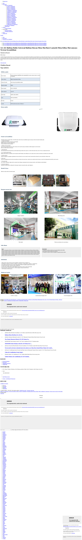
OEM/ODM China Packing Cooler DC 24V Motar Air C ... (18, 343)
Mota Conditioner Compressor (44, 391)
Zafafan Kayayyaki (23, 390)
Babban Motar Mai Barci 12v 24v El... (14, 334)
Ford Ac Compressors (11, 13)
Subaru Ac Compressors (11, 23)
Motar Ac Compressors (4, 391)
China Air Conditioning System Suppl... (14, 352)
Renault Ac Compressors (11, 20)
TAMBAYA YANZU (4, 383)
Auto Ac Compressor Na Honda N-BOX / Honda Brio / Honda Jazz (16, 300)
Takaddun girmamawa (9, 31)
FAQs (4, 32)
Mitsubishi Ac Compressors (12, 17)
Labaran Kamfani (8, 28)
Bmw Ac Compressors (11, 8)
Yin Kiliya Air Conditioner (9, 25)
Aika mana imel (3, 62)
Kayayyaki (5, 4)
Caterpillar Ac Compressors (12, 10)
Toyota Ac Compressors (11, 22)
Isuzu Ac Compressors (11, 15)
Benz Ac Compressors (11, 7)
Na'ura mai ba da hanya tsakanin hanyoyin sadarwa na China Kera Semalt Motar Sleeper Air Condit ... (29, 347)
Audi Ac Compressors (11, 6)
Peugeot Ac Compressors (11, 19)
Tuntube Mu (5, 33)
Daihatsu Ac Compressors (11, 12)
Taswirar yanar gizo (30, 390)
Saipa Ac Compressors (11, 21)
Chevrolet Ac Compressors (12, 11)
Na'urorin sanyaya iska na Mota (32, 391)
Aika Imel (2, 393)
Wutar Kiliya (7, 26)
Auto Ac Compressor (8, 5)
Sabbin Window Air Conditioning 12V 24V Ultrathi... (17, 356)
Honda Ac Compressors (11, 14)
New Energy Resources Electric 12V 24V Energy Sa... (17, 339)
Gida (3, 3)
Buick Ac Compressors (11, 9)
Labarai (4, 27)
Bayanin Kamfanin (8, 30)
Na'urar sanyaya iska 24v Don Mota (56, 391)
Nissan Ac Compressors (11, 18)
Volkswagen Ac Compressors (12, 24)
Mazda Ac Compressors (11, 16)
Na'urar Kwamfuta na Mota (14, 391)
